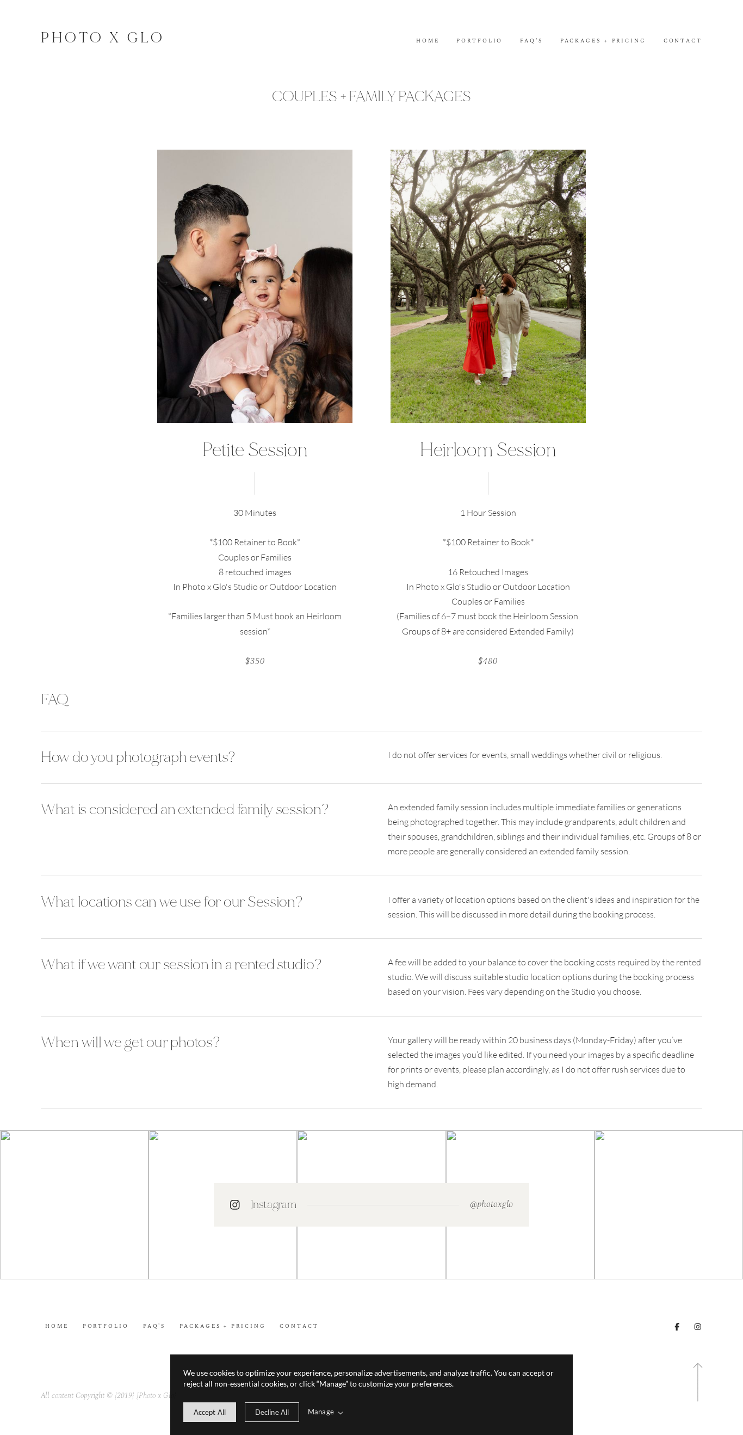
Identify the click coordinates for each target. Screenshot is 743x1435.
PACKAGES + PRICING (603, 41)
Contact (683, 41)
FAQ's (531, 41)
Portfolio (479, 41)
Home (427, 41)
